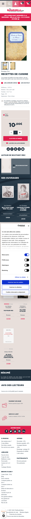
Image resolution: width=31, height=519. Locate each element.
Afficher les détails (20, 277)
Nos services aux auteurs (7, 447)
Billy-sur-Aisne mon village (8, 208)
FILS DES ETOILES (23, 310)
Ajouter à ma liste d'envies (16, 143)
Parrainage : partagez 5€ (23, 449)
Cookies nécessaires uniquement (15, 292)
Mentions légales (24, 512)
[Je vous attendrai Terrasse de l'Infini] (8, 335)
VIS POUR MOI (8, 310)
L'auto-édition (5, 443)
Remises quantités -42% (23, 443)
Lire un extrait (25, 82)
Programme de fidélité (22, 451)
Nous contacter (5, 478)
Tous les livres (5, 455)
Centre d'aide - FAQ (6, 474)
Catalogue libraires (6, 467)
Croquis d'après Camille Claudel (23, 209)
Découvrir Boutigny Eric (20, 166)
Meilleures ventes (5, 459)
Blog (2, 476)
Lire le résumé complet (11, 82)
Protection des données (15, 514)
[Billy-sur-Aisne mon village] (8, 191)
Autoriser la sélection (15, 287)
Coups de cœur (5, 457)
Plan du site (4, 502)
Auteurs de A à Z (5, 463)
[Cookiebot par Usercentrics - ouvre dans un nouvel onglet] (18, 226)
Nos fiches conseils (6, 445)
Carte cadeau (20, 453)
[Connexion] (15, 5)
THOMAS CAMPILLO (22, 307)
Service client (14, 414)
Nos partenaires (21, 463)
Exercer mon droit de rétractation (15, 516)
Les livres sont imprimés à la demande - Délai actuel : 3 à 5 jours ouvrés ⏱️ (16, 17)
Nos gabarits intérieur (6, 496)
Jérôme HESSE (8, 352)
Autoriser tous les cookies (15, 282)
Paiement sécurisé (15, 401)
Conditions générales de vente (10, 512)
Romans (8, 315)
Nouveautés (4, 461)
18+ (2, 465)
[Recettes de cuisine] (15, 60)
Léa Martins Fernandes (8, 307)
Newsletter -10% (21, 441)
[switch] (26, 260)
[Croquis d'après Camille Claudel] (23, 191)
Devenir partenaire (21, 461)
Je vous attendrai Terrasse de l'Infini (8, 356)
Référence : (4, 87)
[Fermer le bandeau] (28, 225)
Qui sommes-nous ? (6, 441)
